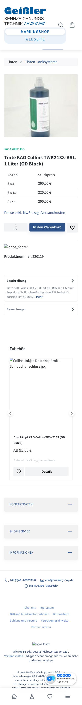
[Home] (14, 697)
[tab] (41, 288)
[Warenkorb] (72, 25)
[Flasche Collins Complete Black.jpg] (41, 105)
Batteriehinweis (41, 627)
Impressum (47, 608)
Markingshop (35, 31)
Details (46, 471)
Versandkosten (13, 656)
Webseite (35, 39)
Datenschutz (61, 614)
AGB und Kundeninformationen (29, 614)
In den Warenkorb (47, 227)
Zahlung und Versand (23, 621)
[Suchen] (60, 25)
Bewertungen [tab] (16, 309)
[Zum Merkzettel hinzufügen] (72, 228)
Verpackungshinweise (54, 621)
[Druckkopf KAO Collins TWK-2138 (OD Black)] (41, 393)
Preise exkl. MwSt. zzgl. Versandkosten (34, 212)
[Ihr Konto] (32, 697)
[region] (41, 106)
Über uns (30, 608)
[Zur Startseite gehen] (24, 16)
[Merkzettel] (50, 697)
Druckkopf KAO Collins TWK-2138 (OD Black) (39, 440)
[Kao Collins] (41, 149)
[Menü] (67, 697)
